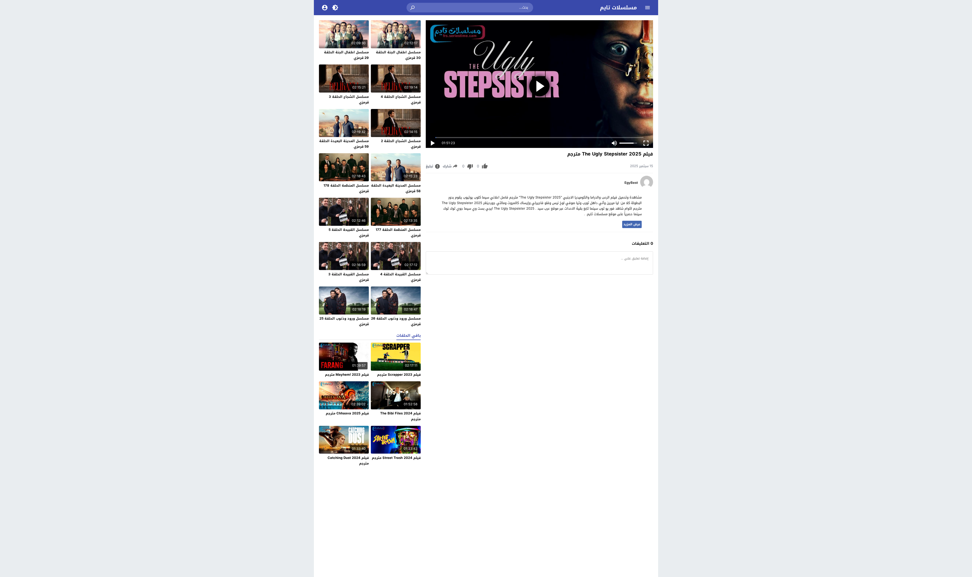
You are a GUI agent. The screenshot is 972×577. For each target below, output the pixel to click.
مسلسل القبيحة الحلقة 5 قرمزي (349, 232)
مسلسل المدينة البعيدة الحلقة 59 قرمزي (344, 144)
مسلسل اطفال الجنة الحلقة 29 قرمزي (346, 55)
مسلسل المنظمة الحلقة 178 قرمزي (346, 188)
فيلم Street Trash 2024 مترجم (396, 458)
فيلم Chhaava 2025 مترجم (347, 413)
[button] (413, 7)
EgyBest (631, 182)
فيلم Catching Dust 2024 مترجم (348, 461)
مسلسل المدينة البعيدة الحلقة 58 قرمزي (396, 188)
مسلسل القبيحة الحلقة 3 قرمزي (348, 277)
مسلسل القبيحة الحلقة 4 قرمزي (400, 277)
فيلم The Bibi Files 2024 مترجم (400, 416)
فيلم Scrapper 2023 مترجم (399, 374)
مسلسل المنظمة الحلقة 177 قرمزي (398, 232)
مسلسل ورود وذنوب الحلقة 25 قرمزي (344, 321)
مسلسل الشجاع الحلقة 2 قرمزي (401, 144)
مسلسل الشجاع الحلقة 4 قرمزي (401, 99)
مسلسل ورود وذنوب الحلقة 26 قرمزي (396, 321)
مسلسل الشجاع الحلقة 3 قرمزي (349, 99)
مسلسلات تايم (618, 8)
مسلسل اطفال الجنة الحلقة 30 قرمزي (398, 55)
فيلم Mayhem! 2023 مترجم (347, 374)
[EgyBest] (646, 187)
